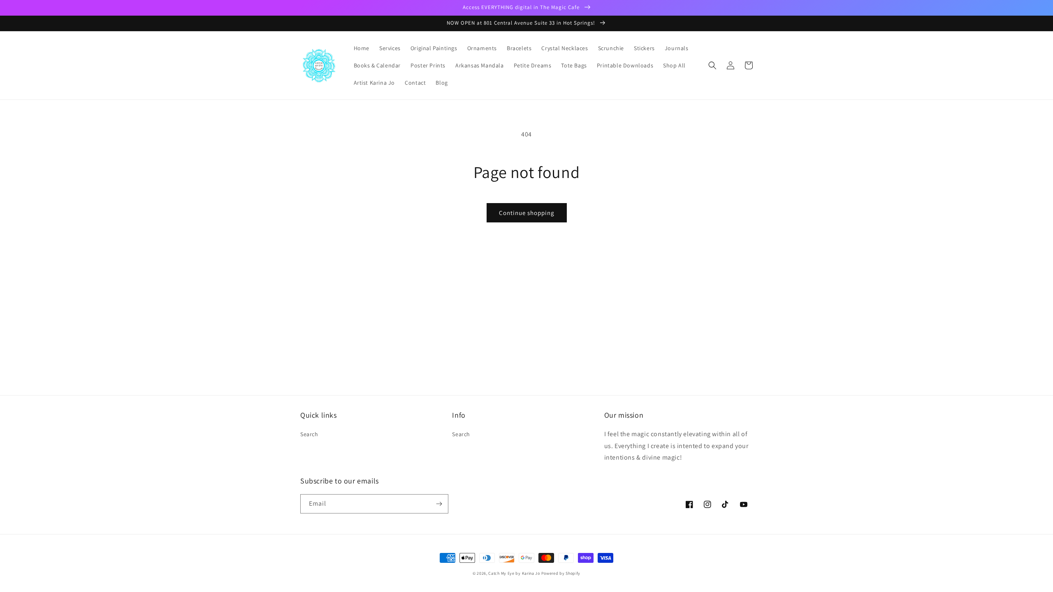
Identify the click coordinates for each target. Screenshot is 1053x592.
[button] (712, 65)
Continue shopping (526, 213)
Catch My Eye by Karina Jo (514, 573)
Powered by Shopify (561, 573)
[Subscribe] (439, 503)
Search (309, 434)
